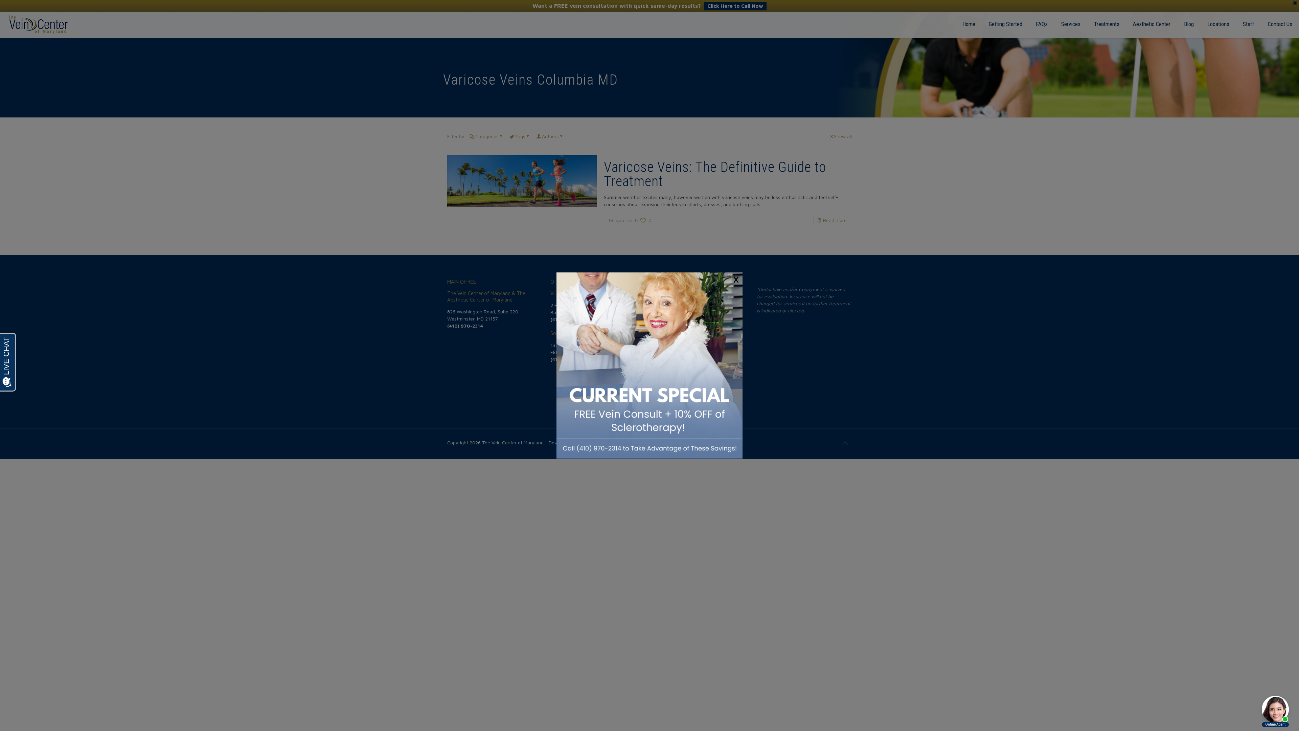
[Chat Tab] (649, 365)
